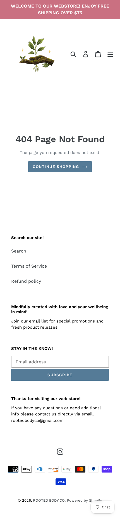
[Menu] (110, 54)
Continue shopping (56, 166)
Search (18, 251)
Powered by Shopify (84, 500)
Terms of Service (29, 266)
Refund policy (26, 281)
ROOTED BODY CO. (49, 500)
